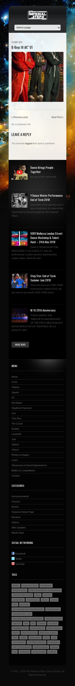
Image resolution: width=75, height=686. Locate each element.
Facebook (20, 553)
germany (24, 604)
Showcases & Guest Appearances (29, 465)
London (41, 623)
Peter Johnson (54, 628)
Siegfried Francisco (22, 408)
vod (14, 652)
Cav (14, 413)
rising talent (35, 637)
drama (54, 600)
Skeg (46, 637)
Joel (14, 439)
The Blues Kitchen (36, 642)
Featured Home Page (23, 512)
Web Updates (19, 527)
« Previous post (20, 117)
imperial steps (53, 609)
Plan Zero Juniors (48, 633)
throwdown (53, 642)
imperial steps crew (22, 614)
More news (20, 344)
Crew (14, 382)
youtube (52, 652)
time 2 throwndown (21, 647)
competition (18, 600)
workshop (24, 652)
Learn (15, 460)
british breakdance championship (45, 590)
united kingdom (41, 647)
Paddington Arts (20, 628)
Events (15, 506)
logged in (30, 143)
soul (54, 637)
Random (16, 517)
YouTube (20, 564)
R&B (15, 637)
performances (37, 628)
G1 (13, 397)
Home (15, 376)
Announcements (20, 496)
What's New (18, 533)
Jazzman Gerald (53, 619)
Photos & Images (20, 455)
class (37, 595)
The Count (17, 423)
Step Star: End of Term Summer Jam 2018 (43, 278)
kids (26, 623)
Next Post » (57, 117)
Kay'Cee (17, 623)
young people (38, 652)
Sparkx (15, 392)
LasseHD (16, 434)
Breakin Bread (19, 590)
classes (47, 595)
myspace (52, 623)
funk (15, 604)
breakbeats (46, 585)
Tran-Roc (16, 418)
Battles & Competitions (23, 470)
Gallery (15, 444)
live (33, 623)
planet (15, 633)
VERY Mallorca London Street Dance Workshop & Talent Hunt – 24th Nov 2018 (46, 237)
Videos (15, 449)
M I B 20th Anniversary (42, 310)
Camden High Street (22, 595)
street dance (19, 642)
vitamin (54, 647)
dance (45, 600)
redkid (23, 637)
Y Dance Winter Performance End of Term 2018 (46, 197)
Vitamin (15, 387)
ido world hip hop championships (28, 609)
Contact (16, 475)
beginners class (29, 585)
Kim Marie (17, 403)
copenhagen (32, 600)
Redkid (15, 429)
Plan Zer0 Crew (29, 633)
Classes (16, 501)
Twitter (18, 559)
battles (16, 585)
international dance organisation (27, 619)
